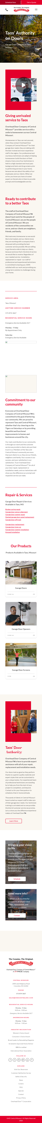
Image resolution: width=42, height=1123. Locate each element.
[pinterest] (31, 1060)
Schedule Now (10, 2)
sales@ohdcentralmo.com (21, 998)
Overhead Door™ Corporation (21, 1101)
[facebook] (10, 1060)
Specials (21, 1091)
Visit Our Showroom (21, 1069)
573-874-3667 (21, 994)
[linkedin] (27, 1060)
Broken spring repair (12, 509)
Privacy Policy (21, 1098)
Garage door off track (13, 520)
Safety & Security (21, 1076)
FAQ (21, 1087)
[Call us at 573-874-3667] (6, 9)
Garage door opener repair (15, 514)
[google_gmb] (19, 1060)
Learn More (13, 821)
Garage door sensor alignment (16, 512)
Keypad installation (12, 532)
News (21, 1080)
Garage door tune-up (13, 527)
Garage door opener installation (17, 530)
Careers (21, 1084)
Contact (17, 915)
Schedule (17, 879)
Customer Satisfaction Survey (21, 1073)
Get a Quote (31, 2)
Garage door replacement (14, 524)
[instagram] (14, 1060)
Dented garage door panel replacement (19, 517)
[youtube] (23, 1060)
